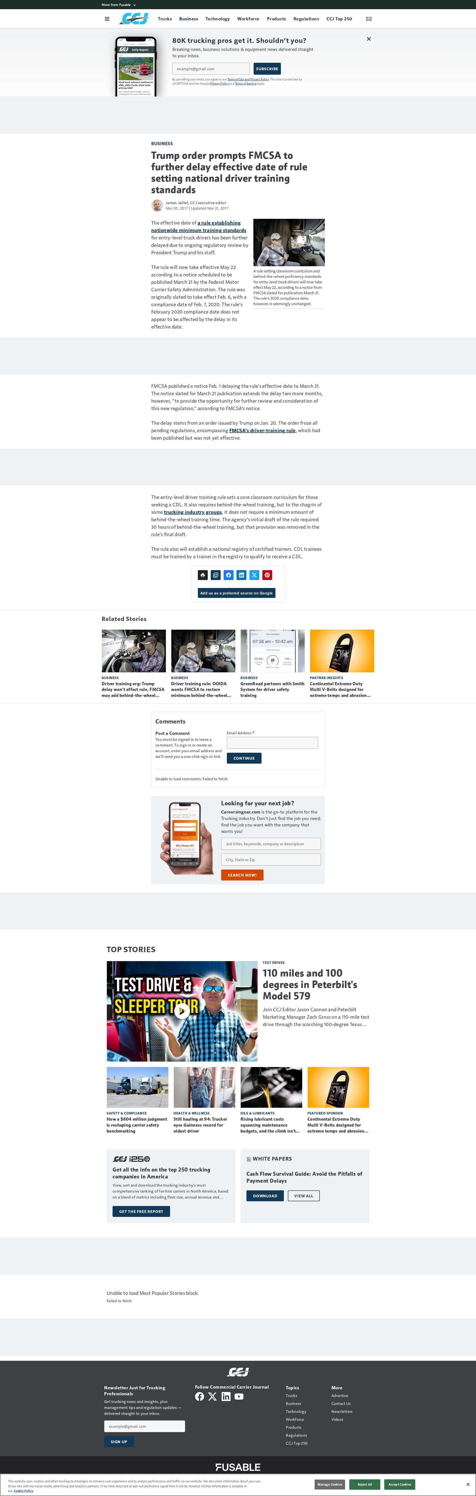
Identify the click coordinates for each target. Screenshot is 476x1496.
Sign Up (119, 1441)
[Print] (203, 575)
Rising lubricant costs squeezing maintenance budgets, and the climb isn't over (268, 1125)
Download (265, 1195)
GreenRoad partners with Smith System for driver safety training (272, 689)
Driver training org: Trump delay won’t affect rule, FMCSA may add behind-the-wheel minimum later (133, 690)
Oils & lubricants (257, 1113)
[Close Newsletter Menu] (369, 39)
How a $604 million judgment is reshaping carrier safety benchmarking (137, 1125)
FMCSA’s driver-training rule (262, 430)
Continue (244, 758)
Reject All (365, 1484)
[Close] (468, 1484)
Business (162, 143)
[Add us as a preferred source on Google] (216, 575)
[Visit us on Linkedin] (226, 1395)
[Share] (229, 575)
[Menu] (107, 18)
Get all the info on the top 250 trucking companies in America (161, 1173)
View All (303, 1195)
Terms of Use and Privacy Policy (248, 79)
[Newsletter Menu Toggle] (369, 18)
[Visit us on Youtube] (239, 1395)
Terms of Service (245, 83)
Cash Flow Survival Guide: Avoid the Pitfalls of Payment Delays (304, 1177)
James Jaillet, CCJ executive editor (196, 202)
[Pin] (267, 575)
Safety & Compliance (127, 1113)
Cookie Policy (23, 1491)
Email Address (241, 733)
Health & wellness (192, 1113)
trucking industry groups (193, 512)
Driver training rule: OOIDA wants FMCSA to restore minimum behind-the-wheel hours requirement (199, 690)
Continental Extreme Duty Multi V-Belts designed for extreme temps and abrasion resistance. (338, 690)
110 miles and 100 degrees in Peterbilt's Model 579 (310, 984)
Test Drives (274, 962)
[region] (238, 1485)
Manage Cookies (330, 1484)
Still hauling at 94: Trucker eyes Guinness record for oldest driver (200, 1125)
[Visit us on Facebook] (199, 1395)
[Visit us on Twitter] (213, 1395)
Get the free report (141, 1211)
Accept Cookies (399, 1484)
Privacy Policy (219, 83)
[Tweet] (254, 575)
